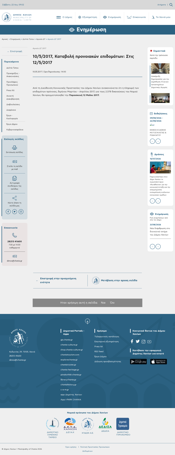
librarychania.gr (68, 380)
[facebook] (132, 342)
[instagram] (143, 342)
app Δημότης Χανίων (71, 395)
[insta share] (21, 211)
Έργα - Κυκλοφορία (12, 117)
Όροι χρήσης (70, 447)
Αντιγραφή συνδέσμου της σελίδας (15, 186)
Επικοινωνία (139, 17)
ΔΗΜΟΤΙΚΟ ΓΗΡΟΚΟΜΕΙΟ (123, 433)
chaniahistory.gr (68, 385)
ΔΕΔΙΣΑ (105, 431)
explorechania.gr (69, 360)
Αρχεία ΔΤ (40, 39)
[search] (171, 4)
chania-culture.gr (69, 345)
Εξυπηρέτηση (89, 17)
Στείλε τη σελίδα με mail (14, 167)
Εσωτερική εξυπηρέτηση (106, 342)
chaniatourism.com (70, 355)
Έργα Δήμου (100, 357)
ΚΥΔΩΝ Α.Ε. (88, 433)
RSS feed (98, 352)
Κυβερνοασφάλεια (14, 130)
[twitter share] (14, 211)
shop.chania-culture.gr (72, 350)
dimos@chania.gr (14, 261)
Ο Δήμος (67, 17)
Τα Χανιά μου (163, 17)
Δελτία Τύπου (28, 39)
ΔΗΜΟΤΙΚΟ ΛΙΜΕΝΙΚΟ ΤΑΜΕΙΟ (52, 434)
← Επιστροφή (14, 51)
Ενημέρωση (114, 17)
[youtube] (149, 342)
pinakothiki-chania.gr (71, 375)
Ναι (103, 302)
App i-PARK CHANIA (71, 400)
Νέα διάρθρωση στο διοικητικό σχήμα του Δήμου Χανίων (160, 231)
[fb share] (8, 211)
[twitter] (138, 342)
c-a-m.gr (65, 390)
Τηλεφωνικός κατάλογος (106, 337)
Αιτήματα (161, 5)
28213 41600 (14, 241)
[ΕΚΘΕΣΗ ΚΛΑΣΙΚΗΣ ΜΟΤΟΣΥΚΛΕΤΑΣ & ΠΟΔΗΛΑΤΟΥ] (160, 125)
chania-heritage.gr (70, 370)
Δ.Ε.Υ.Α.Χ (70, 432)
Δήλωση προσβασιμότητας (107, 361)
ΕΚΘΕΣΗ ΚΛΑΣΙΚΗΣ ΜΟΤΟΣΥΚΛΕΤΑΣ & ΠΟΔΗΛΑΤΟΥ (158, 132)
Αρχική (5, 39)
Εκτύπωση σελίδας (14, 152)
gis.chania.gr (67, 340)
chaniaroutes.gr (68, 365)
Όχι (112, 302)
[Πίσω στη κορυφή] (87, 321)
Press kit (98, 347)
